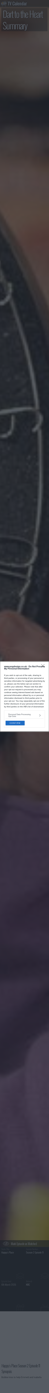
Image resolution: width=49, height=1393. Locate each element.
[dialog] (24, 696)
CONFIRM (15, 723)
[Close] (43, 666)
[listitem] (24, 715)
